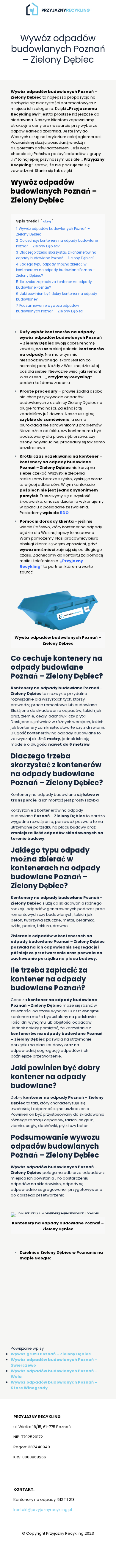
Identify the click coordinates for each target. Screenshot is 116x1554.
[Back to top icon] (104, 1542)
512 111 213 (66, 1499)
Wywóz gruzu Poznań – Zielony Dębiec (51, 1354)
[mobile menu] (108, 9)
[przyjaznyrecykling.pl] (58, 8)
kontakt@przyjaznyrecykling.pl (42, 1509)
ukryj (47, 221)
